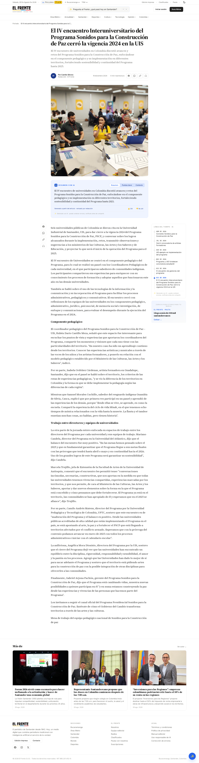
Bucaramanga (77, 727)
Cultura (108, 17)
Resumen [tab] (114, 185)
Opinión (132, 17)
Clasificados (163, 2)
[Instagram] (21, 747)
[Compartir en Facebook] (128, 75)
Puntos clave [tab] (127, 185)
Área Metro (55, 17)
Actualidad (70, 17)
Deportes (96, 17)
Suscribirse (176, 9)
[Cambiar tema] (184, 2)
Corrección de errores (160, 741)
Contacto (36, 741)
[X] (28, 747)
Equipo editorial (117, 731)
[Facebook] (15, 747)
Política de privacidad (160, 731)
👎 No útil (139, 209)
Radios (114, 734)
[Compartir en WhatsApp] (134, 75)
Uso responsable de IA (161, 737)
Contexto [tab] (139, 185)
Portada (16, 24)
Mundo (73, 741)
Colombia (144, 17)
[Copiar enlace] (140, 75)
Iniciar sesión (161, 9)
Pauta (175, 2)
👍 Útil (130, 209)
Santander (83, 17)
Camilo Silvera (67, 75)
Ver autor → (181, 647)
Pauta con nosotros (119, 741)
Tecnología (119, 17)
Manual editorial (158, 734)
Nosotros (115, 727)
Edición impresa (148, 2)
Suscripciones (117, 744)
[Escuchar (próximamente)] (145, 75)
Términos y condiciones (161, 727)
